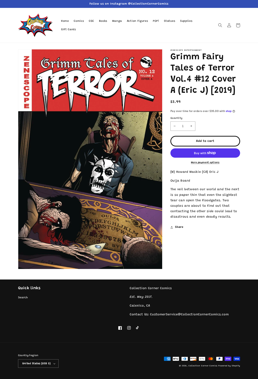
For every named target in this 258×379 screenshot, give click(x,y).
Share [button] (179, 227)
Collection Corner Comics (202, 366)
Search (23, 297)
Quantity (176, 118)
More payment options (205, 162)
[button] (220, 25)
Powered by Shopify (229, 366)
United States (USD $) (36, 363)
